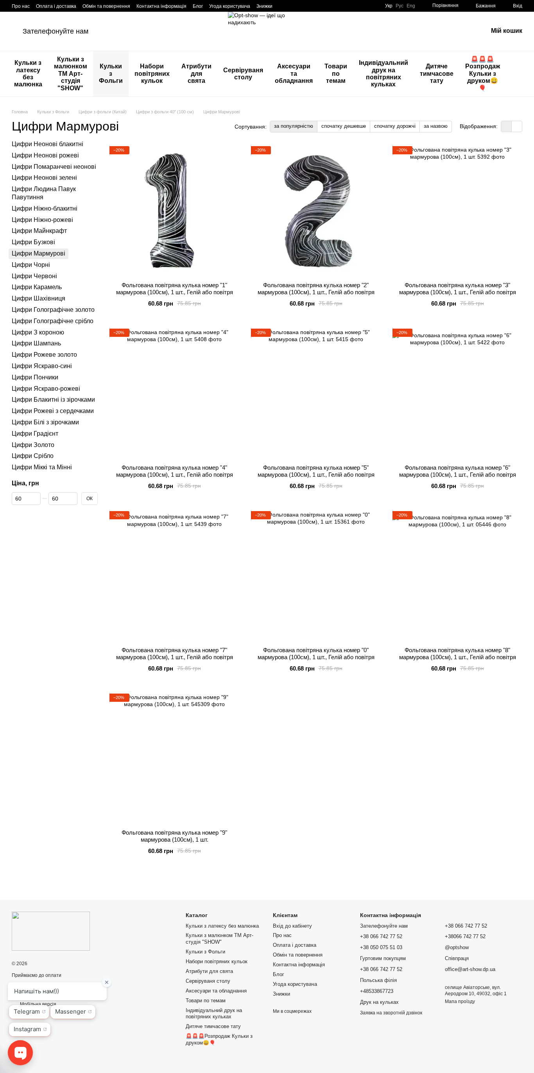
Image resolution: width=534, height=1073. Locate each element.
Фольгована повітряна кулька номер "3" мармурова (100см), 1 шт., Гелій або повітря (457, 288)
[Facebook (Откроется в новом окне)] (293, 6)
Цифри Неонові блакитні (47, 144)
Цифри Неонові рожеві (45, 155)
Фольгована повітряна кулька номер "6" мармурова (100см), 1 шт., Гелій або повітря (457, 471)
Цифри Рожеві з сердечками (53, 411)
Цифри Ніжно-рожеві (42, 219)
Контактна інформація (161, 6)
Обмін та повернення (106, 6)
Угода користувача (229, 6)
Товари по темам (335, 73)
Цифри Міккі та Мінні (42, 467)
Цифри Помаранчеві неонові (54, 166)
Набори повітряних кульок (152, 73)
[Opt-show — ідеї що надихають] (51, 931)
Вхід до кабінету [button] (292, 926)
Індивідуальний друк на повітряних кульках (383, 73)
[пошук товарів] (520, 74)
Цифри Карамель (37, 287)
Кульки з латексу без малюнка (28, 73)
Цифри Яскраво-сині (42, 366)
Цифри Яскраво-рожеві (46, 388)
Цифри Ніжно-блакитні (44, 208)
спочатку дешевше (343, 126)
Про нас (21, 6)
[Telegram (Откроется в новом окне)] (302, 6)
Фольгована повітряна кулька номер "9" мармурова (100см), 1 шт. (174, 836)
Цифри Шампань (36, 343)
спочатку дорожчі (395, 126)
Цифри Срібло (33, 455)
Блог (198, 6)
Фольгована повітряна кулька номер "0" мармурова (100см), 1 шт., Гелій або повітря (316, 653)
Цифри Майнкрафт (39, 230)
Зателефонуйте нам (55, 31)
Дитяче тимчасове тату (436, 73)
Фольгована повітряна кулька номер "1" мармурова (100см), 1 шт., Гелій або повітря (174, 288)
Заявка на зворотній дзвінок (391, 1013)
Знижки (264, 6)
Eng (411, 6)
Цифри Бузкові (33, 242)
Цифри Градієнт (35, 433)
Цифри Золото (33, 444)
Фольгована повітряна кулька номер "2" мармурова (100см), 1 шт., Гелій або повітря (316, 288)
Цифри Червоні (34, 275)
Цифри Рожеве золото (44, 354)
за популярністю (293, 126)
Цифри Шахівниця (38, 298)
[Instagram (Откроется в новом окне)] (283, 6)
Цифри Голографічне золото (53, 309)
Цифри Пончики (35, 377)
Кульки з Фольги (111, 73)
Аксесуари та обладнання (294, 73)
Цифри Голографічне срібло (52, 320)
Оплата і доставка (56, 6)
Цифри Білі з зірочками (45, 422)
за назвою (436, 126)
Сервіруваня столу (243, 73)
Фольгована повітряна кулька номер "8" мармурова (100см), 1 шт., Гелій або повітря (457, 653)
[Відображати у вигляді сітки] (506, 126)
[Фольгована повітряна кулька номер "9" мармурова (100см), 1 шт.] (174, 758)
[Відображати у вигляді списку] (517, 126)
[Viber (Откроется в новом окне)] (311, 6)
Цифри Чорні (31, 264)
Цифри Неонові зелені (44, 177)
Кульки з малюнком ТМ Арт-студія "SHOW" (70, 73)
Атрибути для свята (196, 73)
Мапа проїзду (460, 1001)
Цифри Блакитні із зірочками (53, 399)
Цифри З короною (38, 332)
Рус (399, 6)
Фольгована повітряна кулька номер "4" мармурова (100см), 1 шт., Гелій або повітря (174, 471)
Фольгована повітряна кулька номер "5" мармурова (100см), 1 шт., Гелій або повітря (316, 471)
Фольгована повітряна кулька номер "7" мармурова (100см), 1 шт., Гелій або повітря (174, 653)
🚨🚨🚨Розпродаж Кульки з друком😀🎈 (482, 73)
